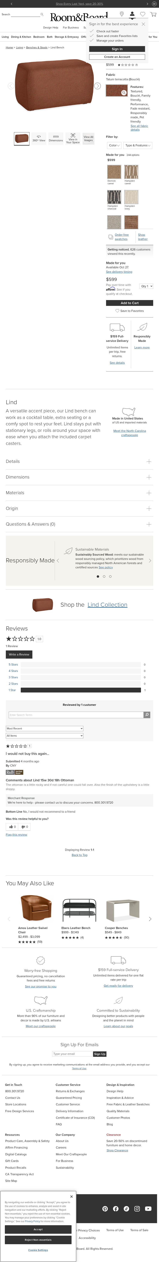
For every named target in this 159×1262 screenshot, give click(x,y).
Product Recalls (15, 1168)
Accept (38, 1229)
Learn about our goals (118, 1026)
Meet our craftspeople (41, 1026)
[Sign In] (132, 14)
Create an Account (117, 57)
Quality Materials (118, 1111)
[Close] (143, 24)
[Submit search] (42, 14)
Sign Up (99, 1054)
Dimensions (17, 477)
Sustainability (65, 1168)
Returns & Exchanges (70, 1091)
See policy (106, 567)
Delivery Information (69, 1111)
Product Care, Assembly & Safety (27, 1141)
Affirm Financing (16, 1147)
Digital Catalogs (16, 1154)
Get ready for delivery (118, 986)
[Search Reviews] (146, 715)
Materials (15, 492)
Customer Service (68, 1104)
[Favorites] (142, 18)
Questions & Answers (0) (30, 524)
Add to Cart (130, 302)
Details (13, 461)
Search (6, 14)
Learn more (142, 347)
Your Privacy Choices (85, 1230)
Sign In (117, 48)
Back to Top (79, 855)
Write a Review (19, 654)
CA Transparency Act (19, 1174)
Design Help (50, 27)
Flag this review (16, 835)
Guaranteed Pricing (69, 1098)
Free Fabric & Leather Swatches (128, 1104)
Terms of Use (115, 1230)
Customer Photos (118, 1118)
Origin (12, 508)
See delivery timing (119, 272)
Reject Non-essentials (38, 1240)
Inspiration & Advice (120, 1098)
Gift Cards (12, 1161)
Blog (110, 1124)
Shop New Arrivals (79, 4)
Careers (61, 1147)
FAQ (59, 1124)
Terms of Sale (139, 1230)
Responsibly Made (30, 560)
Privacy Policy (32, 1221)
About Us (62, 1141)
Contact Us (12, 1098)
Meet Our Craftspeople (71, 1154)
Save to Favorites (132, 311)
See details (117, 363)
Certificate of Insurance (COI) (75, 1118)
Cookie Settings (38, 1250)
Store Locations (15, 1104)
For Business (71, 27)
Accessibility (87, 1238)
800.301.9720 (14, 1091)
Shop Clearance (117, 1150)
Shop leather (143, 236)
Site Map (11, 1181)
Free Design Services (19, 1111)
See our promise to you (40, 986)
